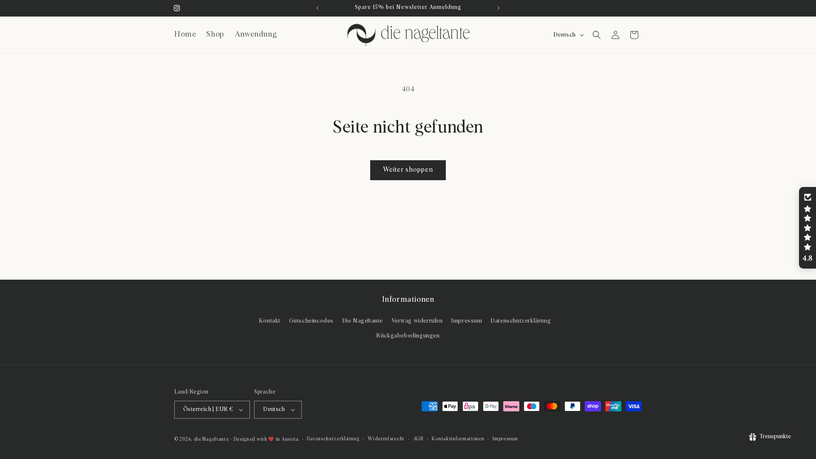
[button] (596, 35)
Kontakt (269, 321)
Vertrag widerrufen (417, 321)
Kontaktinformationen (458, 438)
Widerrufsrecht (386, 438)
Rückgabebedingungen (407, 336)
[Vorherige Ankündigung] (317, 8)
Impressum (466, 321)
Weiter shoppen (408, 170)
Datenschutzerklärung (520, 321)
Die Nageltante (362, 321)
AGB (418, 438)
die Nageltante (211, 439)
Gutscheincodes (311, 321)
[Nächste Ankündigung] (498, 8)
